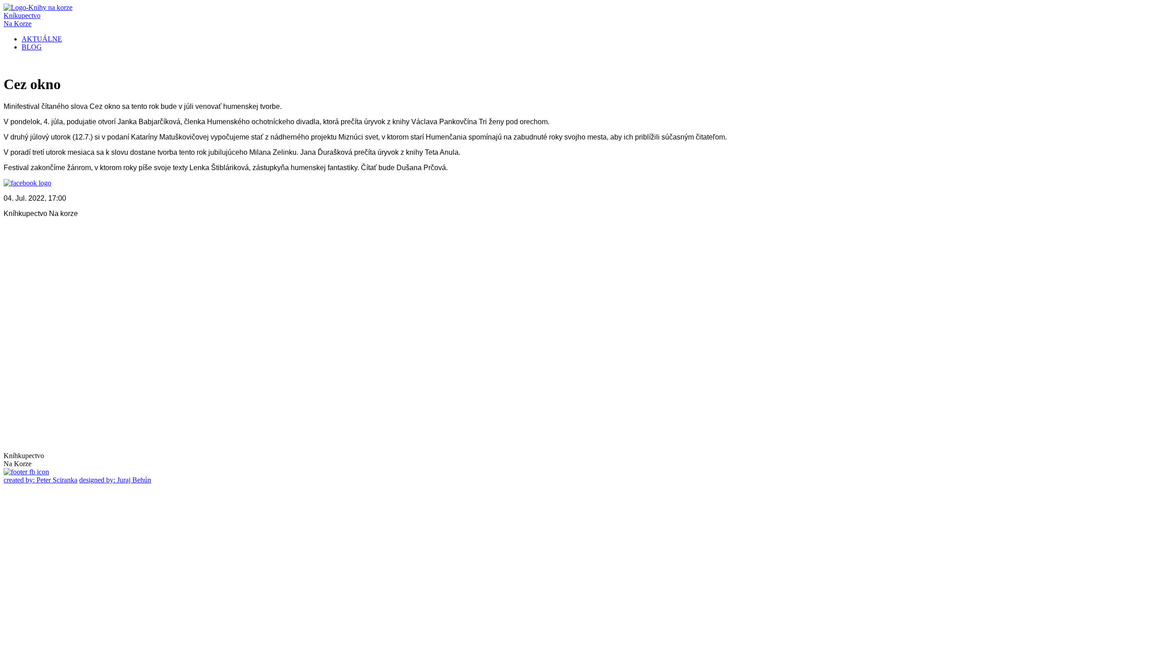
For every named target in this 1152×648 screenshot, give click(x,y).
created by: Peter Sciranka (40, 480)
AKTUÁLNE (42, 39)
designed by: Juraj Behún (115, 480)
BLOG (32, 47)
